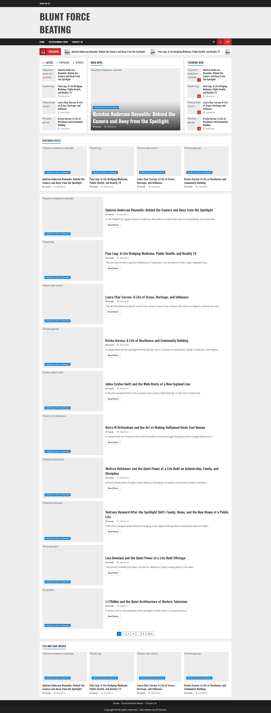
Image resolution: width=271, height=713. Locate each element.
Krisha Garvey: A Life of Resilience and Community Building (194, 123)
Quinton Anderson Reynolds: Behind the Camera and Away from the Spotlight (108, 51)
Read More (114, 225)
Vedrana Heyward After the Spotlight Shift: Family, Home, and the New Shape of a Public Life (72, 521)
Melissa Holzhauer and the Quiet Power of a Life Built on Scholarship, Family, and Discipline (72, 478)
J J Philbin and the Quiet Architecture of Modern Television (72, 608)
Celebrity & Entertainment (106, 107)
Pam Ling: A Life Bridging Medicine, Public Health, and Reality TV (189, 51)
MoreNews (146, 709)
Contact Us (77, 41)
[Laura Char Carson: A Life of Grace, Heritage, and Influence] (159, 161)
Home (42, 41)
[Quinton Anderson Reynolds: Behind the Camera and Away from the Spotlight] (135, 99)
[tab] (47, 63)
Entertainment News (58, 41)
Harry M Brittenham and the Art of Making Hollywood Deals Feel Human (72, 434)
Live (227, 41)
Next (150, 633)
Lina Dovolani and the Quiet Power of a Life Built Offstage (72, 565)
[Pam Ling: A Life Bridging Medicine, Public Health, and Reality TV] (112, 161)
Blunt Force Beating (65, 22)
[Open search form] (214, 42)
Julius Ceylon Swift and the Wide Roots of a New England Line (72, 391)
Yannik (98, 127)
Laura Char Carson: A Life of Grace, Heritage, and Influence (194, 107)
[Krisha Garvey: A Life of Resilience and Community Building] (206, 161)
